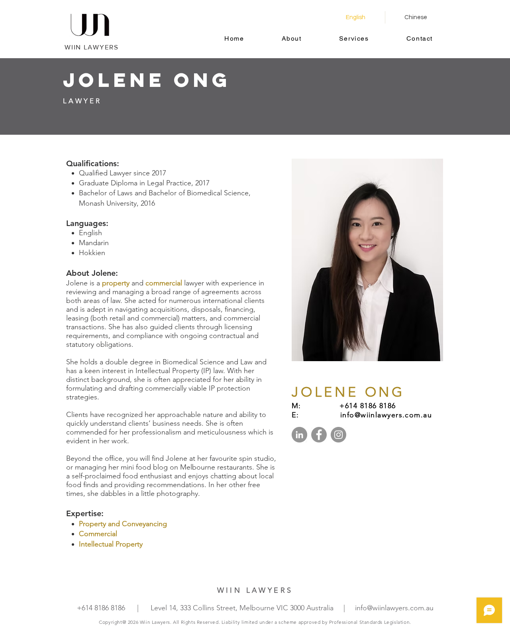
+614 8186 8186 (101, 607)
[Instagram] (338, 434)
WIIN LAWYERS (91, 47)
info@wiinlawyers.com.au (394, 607)
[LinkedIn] (299, 434)
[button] (292, 39)
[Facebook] (319, 434)
